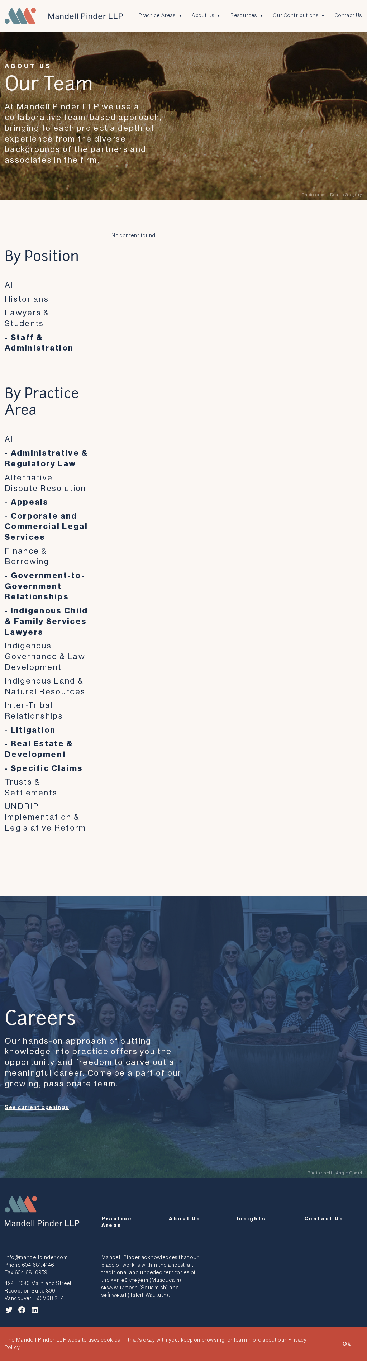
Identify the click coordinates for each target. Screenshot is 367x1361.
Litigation (33, 730)
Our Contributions (296, 15)
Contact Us (348, 15)
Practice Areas (157, 15)
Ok (346, 1344)
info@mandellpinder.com (36, 1257)
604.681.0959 (31, 1272)
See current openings (37, 1107)
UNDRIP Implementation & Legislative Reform (45, 817)
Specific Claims (47, 768)
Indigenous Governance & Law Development (45, 656)
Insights (251, 1219)
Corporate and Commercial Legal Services (46, 527)
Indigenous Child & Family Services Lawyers (46, 621)
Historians (27, 299)
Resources (243, 15)
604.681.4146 (38, 1265)
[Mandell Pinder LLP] (64, 16)
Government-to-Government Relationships (45, 586)
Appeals (30, 502)
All (10, 285)
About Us (203, 15)
